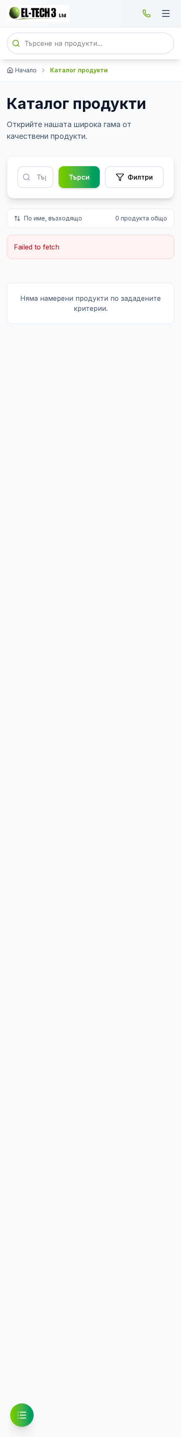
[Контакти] (146, 13)
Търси (79, 177)
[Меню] (165, 13)
